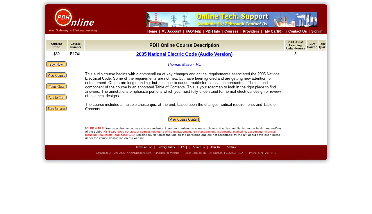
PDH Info (212, 31)
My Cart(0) (273, 31)
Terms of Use (144, 147)
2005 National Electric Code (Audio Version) (184, 54)
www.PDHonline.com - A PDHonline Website (152, 152)
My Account (171, 31)
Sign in (316, 31)
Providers (251, 31)
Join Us (215, 147)
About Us (199, 147)
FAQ (184, 147)
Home (152, 31)
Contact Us (297, 31)
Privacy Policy (166, 147)
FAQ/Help (193, 31)
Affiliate (232, 147)
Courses (231, 31)
